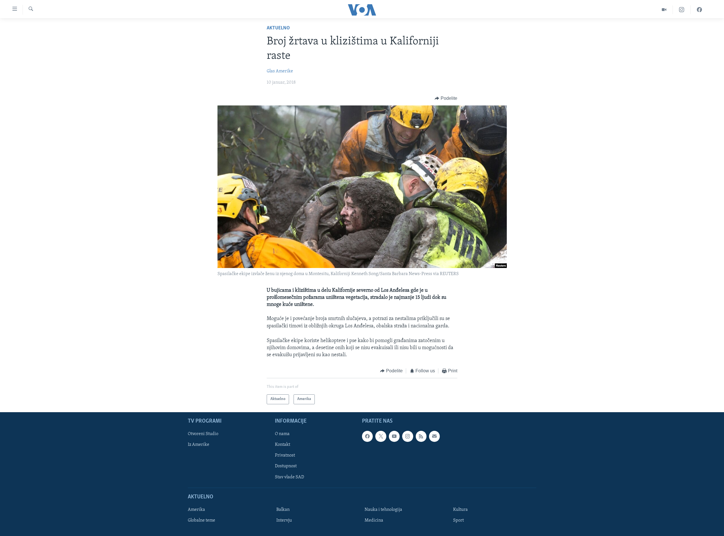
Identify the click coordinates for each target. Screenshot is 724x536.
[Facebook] (699, 9)
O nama (282, 434)
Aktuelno (278, 28)
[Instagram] (682, 9)
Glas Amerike (280, 71)
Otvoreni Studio (203, 434)
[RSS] (421, 436)
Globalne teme (201, 520)
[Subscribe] (434, 436)
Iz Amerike (198, 444)
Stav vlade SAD (289, 477)
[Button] (446, 98)
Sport (458, 520)
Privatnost (285, 455)
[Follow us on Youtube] (394, 436)
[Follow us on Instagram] (407, 436)
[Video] (664, 9)
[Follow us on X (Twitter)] (380, 436)
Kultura (460, 509)
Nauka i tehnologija (383, 509)
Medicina (374, 520)
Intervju (284, 520)
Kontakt (282, 444)
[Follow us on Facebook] (367, 436)
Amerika (196, 509)
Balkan (283, 509)
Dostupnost (286, 466)
